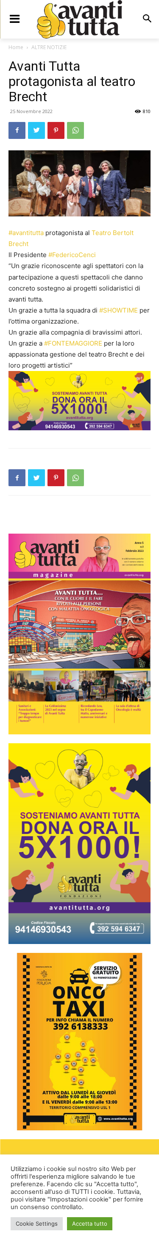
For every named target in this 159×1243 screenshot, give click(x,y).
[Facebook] (16, 130)
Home (15, 47)
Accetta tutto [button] (89, 1223)
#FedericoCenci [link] (72, 255)
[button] (147, 19)
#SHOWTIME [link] (118, 310)
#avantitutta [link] (26, 233)
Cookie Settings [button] (37, 1223)
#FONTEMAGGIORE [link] (73, 343)
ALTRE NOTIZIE (49, 47)
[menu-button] (14, 19)
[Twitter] (36, 130)
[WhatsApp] (75, 130)
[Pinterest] (55, 130)
